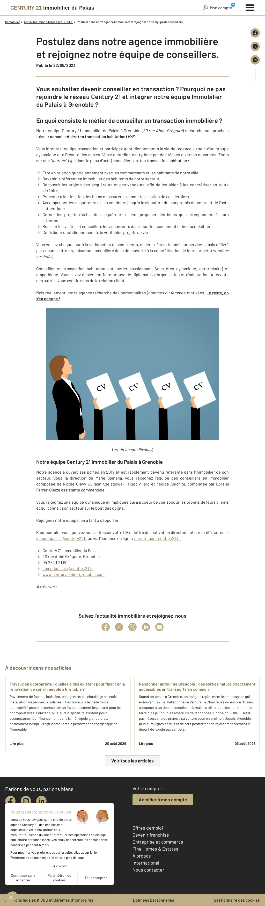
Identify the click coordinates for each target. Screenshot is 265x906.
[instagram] (26, 801)
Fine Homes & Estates (155, 849)
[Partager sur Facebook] (255, 33)
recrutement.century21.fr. (157, 538)
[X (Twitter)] (132, 627)
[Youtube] (159, 627)
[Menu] (250, 7)
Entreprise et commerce (157, 842)
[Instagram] (119, 627)
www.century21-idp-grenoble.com (73, 574)
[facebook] (10, 801)
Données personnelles (153, 899)
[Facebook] (105, 627)
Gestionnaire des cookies (237, 899)
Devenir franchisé (150, 835)
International (145, 863)
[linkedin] (41, 801)
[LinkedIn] (146, 627)
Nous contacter (148, 870)
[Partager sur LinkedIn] (255, 60)
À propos (141, 856)
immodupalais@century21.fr (61, 538)
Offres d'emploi (147, 828)
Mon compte (221, 7)
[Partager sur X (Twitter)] (255, 46)
